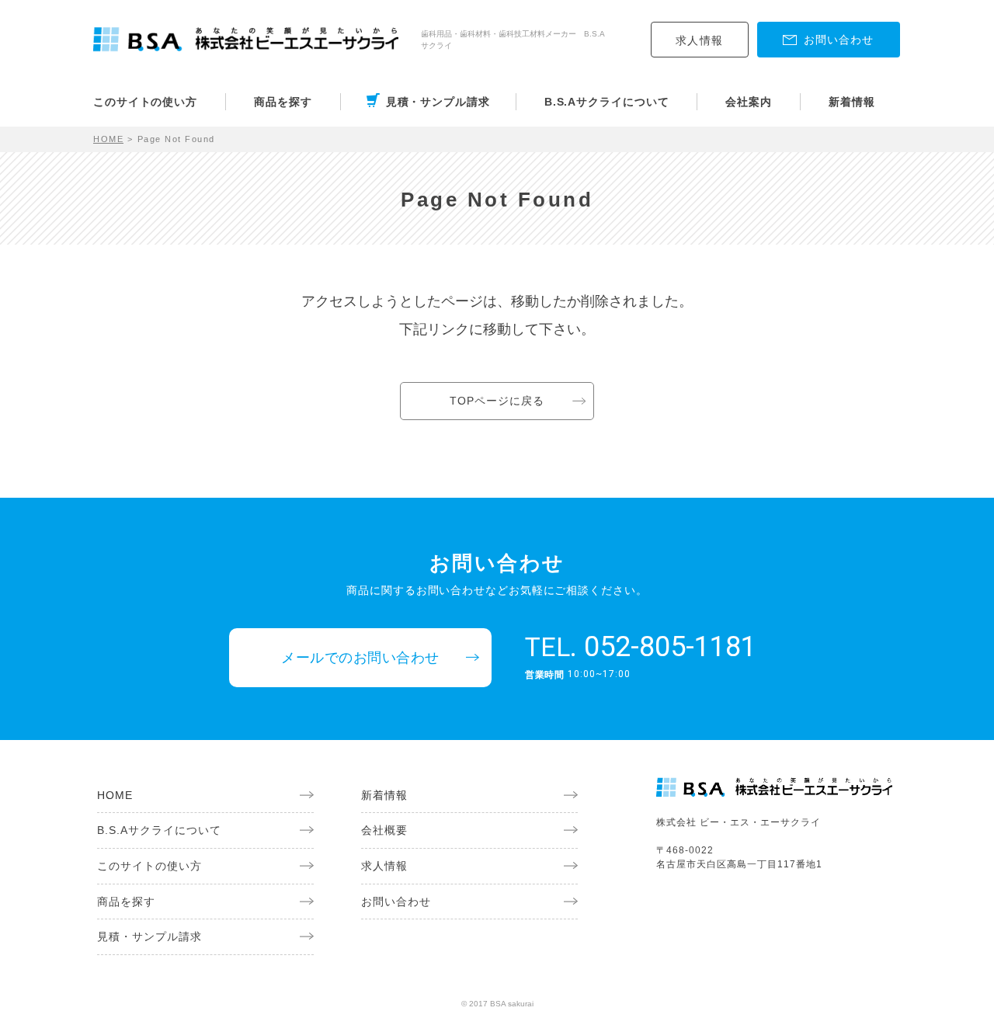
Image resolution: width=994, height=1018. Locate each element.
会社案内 (748, 102)
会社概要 (384, 830)
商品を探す (283, 102)
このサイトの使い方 (145, 102)
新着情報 (852, 102)
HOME (108, 139)
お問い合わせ (396, 901)
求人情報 (700, 40)
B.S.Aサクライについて (606, 102)
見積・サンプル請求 (438, 102)
